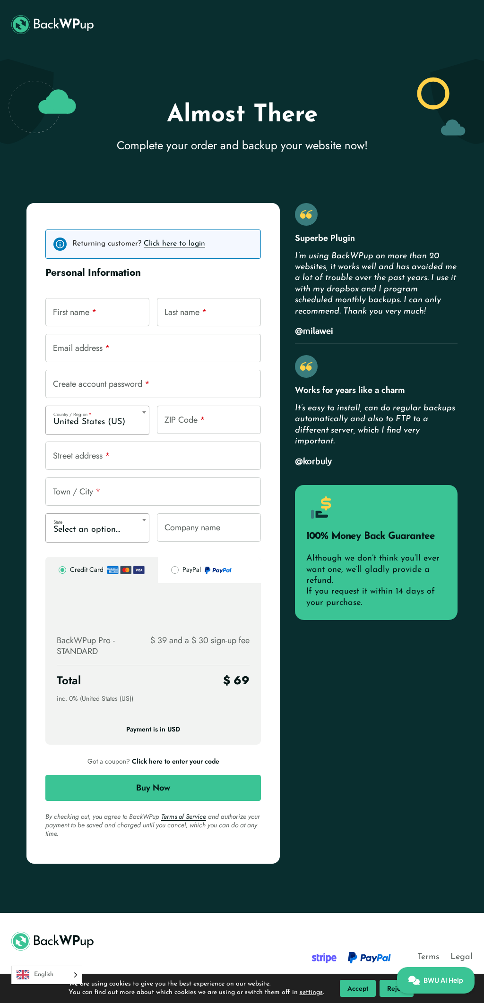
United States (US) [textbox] (89, 422)
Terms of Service (183, 816)
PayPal (191, 569)
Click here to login (174, 243)
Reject (396, 988)
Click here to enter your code (175, 761)
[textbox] (97, 529)
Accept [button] (357, 988)
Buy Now (153, 788)
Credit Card (87, 569)
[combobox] (97, 420)
